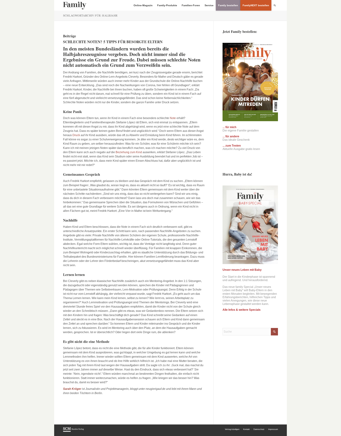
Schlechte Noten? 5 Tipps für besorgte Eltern (113, 41)
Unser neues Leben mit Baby (242, 269)
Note (173, 118)
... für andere (231, 136)
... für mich (229, 127)
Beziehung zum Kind (129, 152)
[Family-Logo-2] (74, 5)
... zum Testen (232, 145)
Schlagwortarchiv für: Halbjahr (90, 15)
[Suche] (274, 5)
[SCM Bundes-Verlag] (73, 431)
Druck (76, 135)
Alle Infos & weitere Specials (242, 309)
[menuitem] (143, 5)
